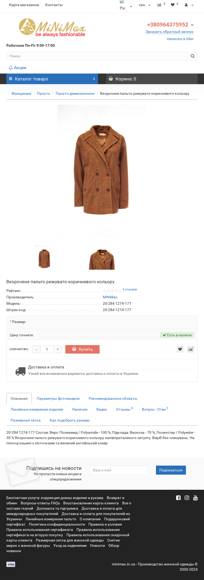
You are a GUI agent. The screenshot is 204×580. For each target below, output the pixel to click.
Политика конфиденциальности (57, 524)
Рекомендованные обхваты (113, 398)
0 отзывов (130, 289)
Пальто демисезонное (75, 93)
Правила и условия (105, 524)
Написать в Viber (180, 39)
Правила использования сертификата (39, 529)
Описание (19, 398)
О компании (90, 519)
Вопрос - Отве (155, 408)
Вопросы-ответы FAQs (40, 503)
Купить (86, 349)
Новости (97, 545)
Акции (20, 67)
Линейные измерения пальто (51, 519)
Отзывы (124, 408)
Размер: (19, 322)
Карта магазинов (24, 5)
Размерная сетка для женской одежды (70, 540)
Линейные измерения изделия (37, 409)
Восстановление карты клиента (91, 503)
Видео (101, 409)
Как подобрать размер (70, 420)
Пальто (43, 93)
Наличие (79, 409)
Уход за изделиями (70, 545)
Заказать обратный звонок (170, 31)
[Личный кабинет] (189, 5)
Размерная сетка (26, 420)
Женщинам (21, 93)
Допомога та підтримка (57, 508)
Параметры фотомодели (58, 398)
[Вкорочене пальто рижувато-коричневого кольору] (102, 171)
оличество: (19, 349)
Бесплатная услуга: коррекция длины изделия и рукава (54, 498)
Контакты (54, 5)
